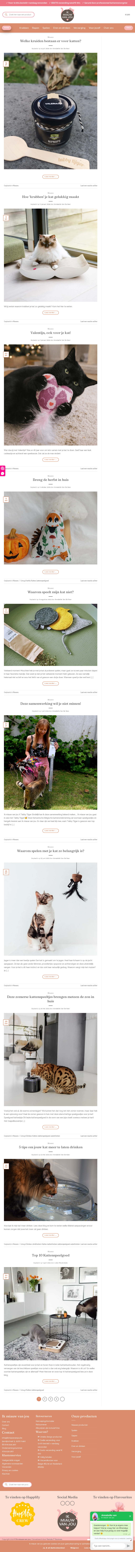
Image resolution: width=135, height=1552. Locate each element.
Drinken (29, 1136)
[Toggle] (95, 1430)
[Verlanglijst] (122, 15)
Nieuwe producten (79, 1425)
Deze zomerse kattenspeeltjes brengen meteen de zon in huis (50, 999)
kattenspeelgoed (43, 580)
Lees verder (51, 176)
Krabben (24, 27)
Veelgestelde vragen (11, 1460)
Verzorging (80, 27)
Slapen (35, 27)
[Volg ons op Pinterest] (72, 1503)
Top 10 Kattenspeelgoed (50, 1255)
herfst (28, 580)
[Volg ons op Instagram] (67, 1503)
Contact (5, 1425)
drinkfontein (36, 1244)
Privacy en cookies (10, 1470)
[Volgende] (62, 1399)
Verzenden (6, 1467)
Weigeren (74, 1548)
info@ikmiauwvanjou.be (12, 1438)
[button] (118, 15)
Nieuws (51, 37)
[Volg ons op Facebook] (63, 1503)
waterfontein (55, 1136)
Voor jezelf (94, 27)
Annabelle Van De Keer (61, 49)
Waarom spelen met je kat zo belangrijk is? (50, 851)
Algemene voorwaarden (12, 1464)
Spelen (46, 27)
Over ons (109, 27)
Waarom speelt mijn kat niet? (51, 592)
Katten (33, 580)
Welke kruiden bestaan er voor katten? (50, 41)
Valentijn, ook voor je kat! (51, 333)
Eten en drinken (61, 27)
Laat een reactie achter (89, 185)
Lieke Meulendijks (61, 1263)
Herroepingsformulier (45, 1421)
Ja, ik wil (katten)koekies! (54, 1548)
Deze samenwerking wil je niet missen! (50, 703)
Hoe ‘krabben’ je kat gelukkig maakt (50, 197)
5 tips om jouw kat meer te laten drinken (51, 1147)
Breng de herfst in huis (51, 480)
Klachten (6, 1474)
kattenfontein (52, 1244)
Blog (4, 1428)
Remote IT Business (54, 1539)
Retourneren (41, 1424)
